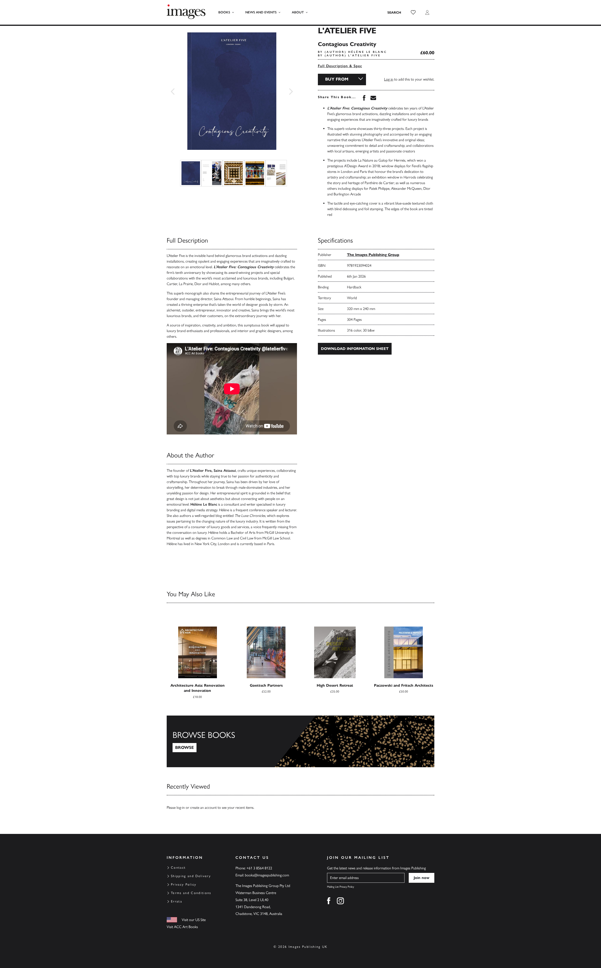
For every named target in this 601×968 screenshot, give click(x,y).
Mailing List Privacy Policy (340, 886)
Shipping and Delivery (191, 876)
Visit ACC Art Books (182, 927)
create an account (203, 807)
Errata (176, 901)
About (298, 12)
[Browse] (300, 741)
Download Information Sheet (355, 348)
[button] (413, 12)
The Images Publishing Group (373, 254)
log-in (181, 807)
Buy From (336, 79)
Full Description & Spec (340, 66)
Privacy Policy (183, 885)
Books (224, 12)
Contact (178, 868)
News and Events (261, 12)
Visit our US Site (194, 920)
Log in (388, 79)
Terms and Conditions (191, 893)
